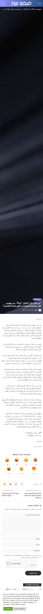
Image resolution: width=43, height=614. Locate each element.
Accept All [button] (8, 609)
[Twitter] (16, 484)
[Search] (4, 3)
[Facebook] (21, 484)
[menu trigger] (38, 3)
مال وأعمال (37, 299)
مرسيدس (25, 328)
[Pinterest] (10, 484)
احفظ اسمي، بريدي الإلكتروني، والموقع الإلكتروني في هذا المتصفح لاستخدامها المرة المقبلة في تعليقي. (21, 556)
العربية (36, 309)
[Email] (4, 484)
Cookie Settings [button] (19, 609)
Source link (37, 447)
